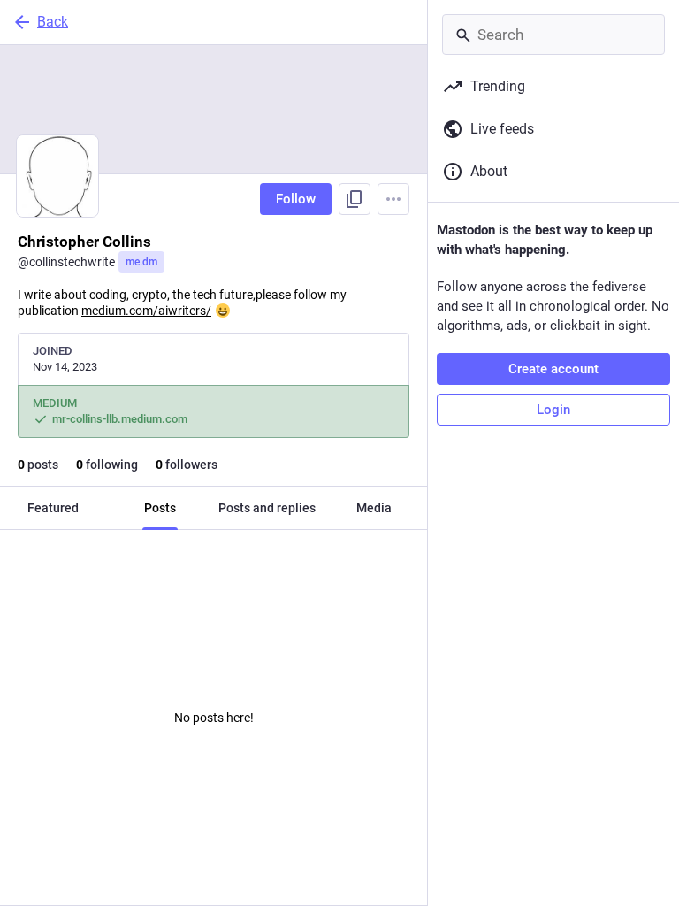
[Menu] (393, 199)
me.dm (141, 262)
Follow (296, 199)
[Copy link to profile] (354, 199)
